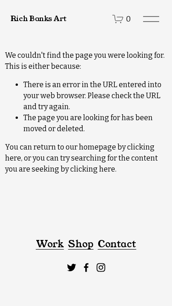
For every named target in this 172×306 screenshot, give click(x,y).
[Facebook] (86, 267)
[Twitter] (71, 267)
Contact (117, 244)
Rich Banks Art (39, 18)
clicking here (92, 169)
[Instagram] (100, 267)
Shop (80, 244)
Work (50, 244)
